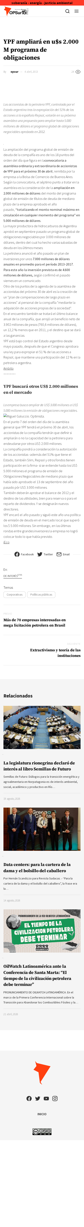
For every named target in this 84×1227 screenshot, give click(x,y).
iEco (6, 542)
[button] (76, 11)
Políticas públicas (41, 594)
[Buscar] (67, 11)
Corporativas (14, 594)
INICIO (42, 1114)
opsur (14, 72)
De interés (12, 576)
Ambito (8, 368)
